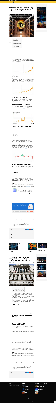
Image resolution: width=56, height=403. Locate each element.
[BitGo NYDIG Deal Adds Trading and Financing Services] (41, 17)
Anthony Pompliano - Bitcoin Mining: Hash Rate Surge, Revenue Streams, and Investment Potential (28, 376)
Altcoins (37, 2)
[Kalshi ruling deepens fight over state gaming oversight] (41, 10)
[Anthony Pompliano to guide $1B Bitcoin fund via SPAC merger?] (32, 246)
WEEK (44, 383)
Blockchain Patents (23, 2)
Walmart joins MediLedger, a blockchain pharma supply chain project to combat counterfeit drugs (42, 393)
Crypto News (10, 262)
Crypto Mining (20, 243)
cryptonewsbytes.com (28, 186)
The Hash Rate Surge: (15, 40)
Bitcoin (13, 166)
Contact (47, 2)
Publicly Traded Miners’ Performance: (17, 42)
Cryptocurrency (33, 2)
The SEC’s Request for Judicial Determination (18, 288)
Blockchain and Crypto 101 (42, 2)
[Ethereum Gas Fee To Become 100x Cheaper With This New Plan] (36, 386)
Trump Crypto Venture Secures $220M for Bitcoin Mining (23, 244)
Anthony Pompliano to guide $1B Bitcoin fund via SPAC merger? (32, 251)
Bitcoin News (28, 2)
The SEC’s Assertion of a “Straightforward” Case (18, 290)
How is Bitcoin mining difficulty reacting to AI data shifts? (13, 251)
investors (19, 336)
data (14, 145)
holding (13, 177)
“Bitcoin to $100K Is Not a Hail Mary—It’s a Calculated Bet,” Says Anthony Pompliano (42, 250)
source (13, 75)
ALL (46, 383)
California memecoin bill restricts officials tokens (40, 25)
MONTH (45, 383)
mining (29, 78)
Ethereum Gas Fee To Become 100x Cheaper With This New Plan (41, 386)
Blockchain (18, 2)
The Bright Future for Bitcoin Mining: (17, 44)
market (26, 148)
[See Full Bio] (21, 199)
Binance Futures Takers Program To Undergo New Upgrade (41, 389)
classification (31, 347)
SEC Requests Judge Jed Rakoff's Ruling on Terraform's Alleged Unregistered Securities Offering (14, 234)
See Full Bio (19, 199)
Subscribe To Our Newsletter (16, 46)
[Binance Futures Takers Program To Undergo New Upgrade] (36, 389)
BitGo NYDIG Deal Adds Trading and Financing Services (41, 18)
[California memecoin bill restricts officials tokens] (41, 24)
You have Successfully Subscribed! (17, 47)
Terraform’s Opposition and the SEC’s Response (18, 289)
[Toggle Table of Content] (20, 39)
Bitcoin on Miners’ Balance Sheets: (17, 43)
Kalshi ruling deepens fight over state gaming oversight (41, 11)
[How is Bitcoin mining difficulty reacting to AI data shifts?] (13, 246)
